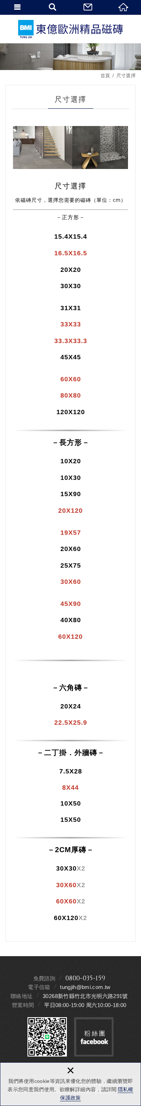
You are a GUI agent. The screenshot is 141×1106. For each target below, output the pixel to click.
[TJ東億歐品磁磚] (70, 29)
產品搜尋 (53, 7)
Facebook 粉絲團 (94, 1037)
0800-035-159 (85, 978)
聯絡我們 (88, 7)
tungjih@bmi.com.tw (85, 987)
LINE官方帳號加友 (47, 1037)
